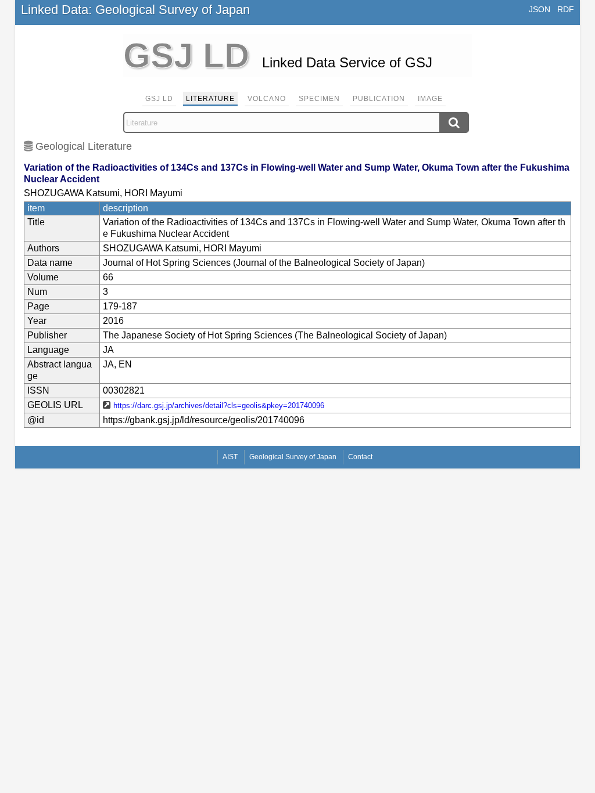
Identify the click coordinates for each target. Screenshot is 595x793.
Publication (379, 99)
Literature (210, 99)
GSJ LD (159, 99)
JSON (539, 9)
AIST (230, 457)
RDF (565, 9)
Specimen (319, 99)
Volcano (267, 99)
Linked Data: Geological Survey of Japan (135, 9)
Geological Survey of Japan (292, 457)
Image (430, 99)
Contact (360, 457)
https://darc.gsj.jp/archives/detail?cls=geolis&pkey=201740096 (218, 405)
